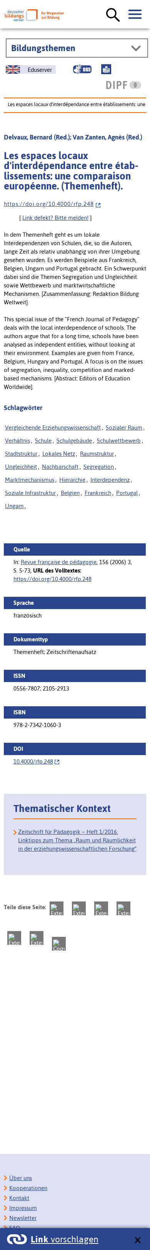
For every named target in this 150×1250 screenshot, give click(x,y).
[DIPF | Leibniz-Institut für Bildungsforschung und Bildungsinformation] (123, 85)
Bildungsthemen (43, 48)
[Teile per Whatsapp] (123, 908)
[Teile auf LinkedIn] (14, 938)
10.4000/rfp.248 (33, 761)
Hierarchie (72, 479)
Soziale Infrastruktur (30, 493)
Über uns (20, 1178)
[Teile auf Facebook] (79, 908)
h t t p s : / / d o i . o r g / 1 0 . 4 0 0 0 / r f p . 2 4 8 (48, 204)
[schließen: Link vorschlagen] (137, 1240)
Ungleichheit (21, 466)
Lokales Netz (58, 453)
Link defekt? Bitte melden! (55, 217)
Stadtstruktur (21, 453)
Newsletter (23, 1218)
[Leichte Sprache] (106, 69)
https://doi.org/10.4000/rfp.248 (52, 579)
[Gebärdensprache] (82, 69)
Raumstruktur (97, 453)
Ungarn (14, 506)
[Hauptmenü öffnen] (135, 14)
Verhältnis (17, 440)
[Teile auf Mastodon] (56, 908)
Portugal (127, 493)
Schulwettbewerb (119, 440)
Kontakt (19, 1198)
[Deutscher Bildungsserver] (34, 15)
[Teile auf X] (101, 908)
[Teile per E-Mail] (36, 938)
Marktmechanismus (29, 479)
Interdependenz (110, 479)
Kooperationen (28, 1188)
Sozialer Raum (124, 427)
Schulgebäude (74, 440)
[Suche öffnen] (113, 15)
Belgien (70, 493)
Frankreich (98, 493)
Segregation (98, 466)
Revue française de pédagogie (59, 562)
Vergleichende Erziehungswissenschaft (53, 427)
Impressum (23, 1208)
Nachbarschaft (60, 466)
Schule (43, 440)
